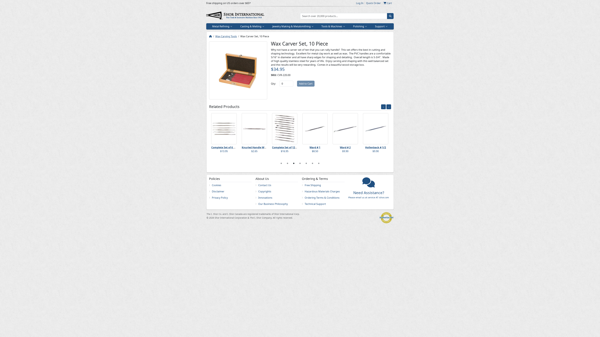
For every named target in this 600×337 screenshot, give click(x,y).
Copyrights (264, 191)
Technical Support (315, 204)
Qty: (273, 83)
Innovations (265, 197)
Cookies (216, 185)
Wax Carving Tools (226, 36)
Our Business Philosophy (273, 204)
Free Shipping (313, 185)
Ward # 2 (345, 147)
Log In (359, 3)
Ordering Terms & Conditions (322, 197)
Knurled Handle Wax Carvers (259, 147)
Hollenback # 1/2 (375, 147)
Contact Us (264, 185)
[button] (376, 223)
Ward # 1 (315, 147)
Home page (236, 16)
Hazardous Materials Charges (322, 191)
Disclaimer (218, 191)
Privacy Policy (220, 197)
